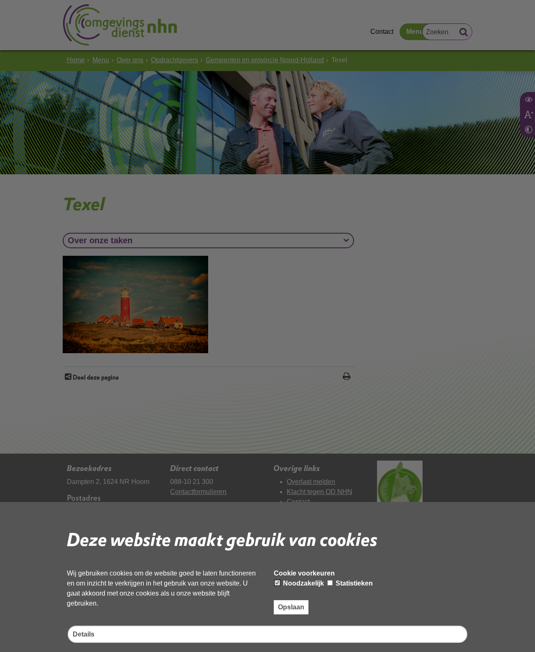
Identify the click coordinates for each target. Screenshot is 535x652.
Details (83, 634)
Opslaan (291, 607)
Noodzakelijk (302, 583)
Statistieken (353, 583)
